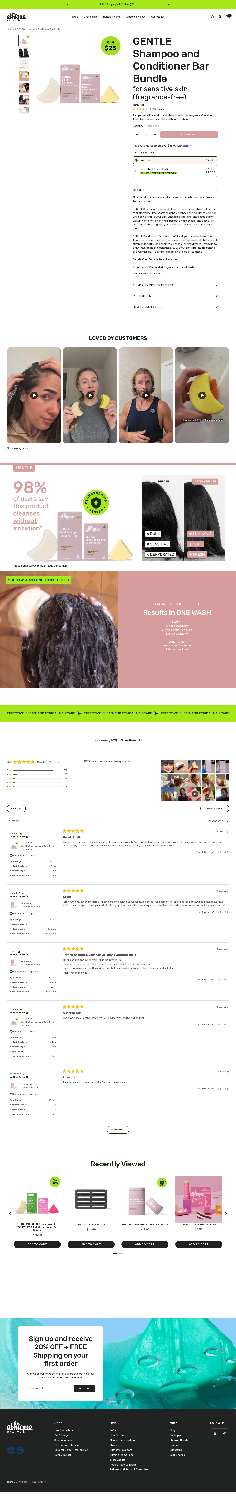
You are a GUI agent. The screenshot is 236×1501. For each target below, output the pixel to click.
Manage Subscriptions (123, 1440)
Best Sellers (91, 16)
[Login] (219, 16)
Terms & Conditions (17, 1482)
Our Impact (157, 16)
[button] (148, 109)
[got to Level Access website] (15, 1449)
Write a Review (217, 809)
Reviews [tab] (105, 740)
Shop (75, 16)
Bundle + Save (111, 16)
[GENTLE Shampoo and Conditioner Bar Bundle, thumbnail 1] (23, 40)
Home (10, 29)
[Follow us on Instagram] (215, 1433)
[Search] (212, 16)
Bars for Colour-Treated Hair (71, 1449)
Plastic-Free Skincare (66, 1445)
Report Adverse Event (123, 1464)
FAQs (113, 1430)
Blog (172, 1430)
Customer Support (121, 1449)
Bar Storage (61, 1435)
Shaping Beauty (179, 1440)
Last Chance (177, 1454)
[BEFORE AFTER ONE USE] (23, 52)
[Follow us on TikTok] (224, 1433)
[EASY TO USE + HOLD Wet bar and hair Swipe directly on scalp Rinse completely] (23, 111)
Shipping (115, 1445)
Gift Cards (176, 1449)
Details (138, 190)
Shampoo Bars (63, 1440)
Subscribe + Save (135, 16)
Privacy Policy (38, 1482)
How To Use (117, 1435)
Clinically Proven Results (153, 285)
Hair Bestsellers (63, 1430)
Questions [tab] (131, 740)
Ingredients (142, 296)
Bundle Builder (62, 1454)
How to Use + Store (147, 306)
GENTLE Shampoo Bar (32, 906)
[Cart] (227, 16)
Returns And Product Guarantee (129, 1469)
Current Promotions (122, 1454)
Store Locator (118, 1459)
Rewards (175, 1445)
